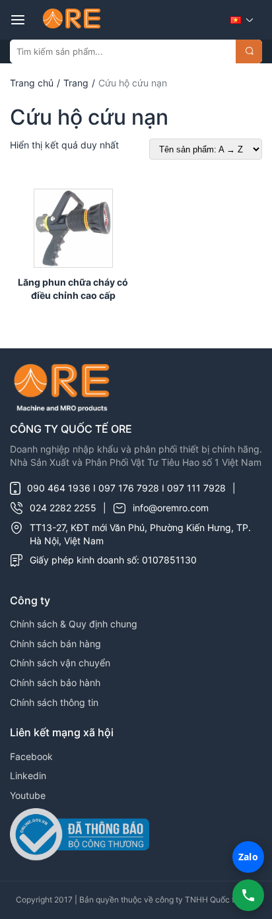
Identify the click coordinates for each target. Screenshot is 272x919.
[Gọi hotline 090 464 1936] (248, 895)
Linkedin (28, 775)
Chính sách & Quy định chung (73, 623)
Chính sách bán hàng (55, 643)
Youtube (28, 795)
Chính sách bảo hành (55, 682)
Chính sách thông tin (54, 702)
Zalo (248, 856)
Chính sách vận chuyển (60, 662)
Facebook (31, 756)
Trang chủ (31, 82)
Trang (75, 82)
